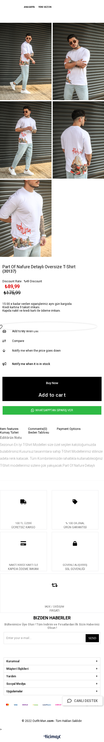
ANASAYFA (29, 7)
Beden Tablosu (38, 432)
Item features (9, 429)
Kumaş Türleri (9, 432)
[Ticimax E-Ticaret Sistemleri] (52, 738)
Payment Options (69, 429)
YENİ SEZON (45, 7)
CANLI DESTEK (86, 701)
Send (92, 638)
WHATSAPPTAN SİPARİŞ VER (54, 410)
